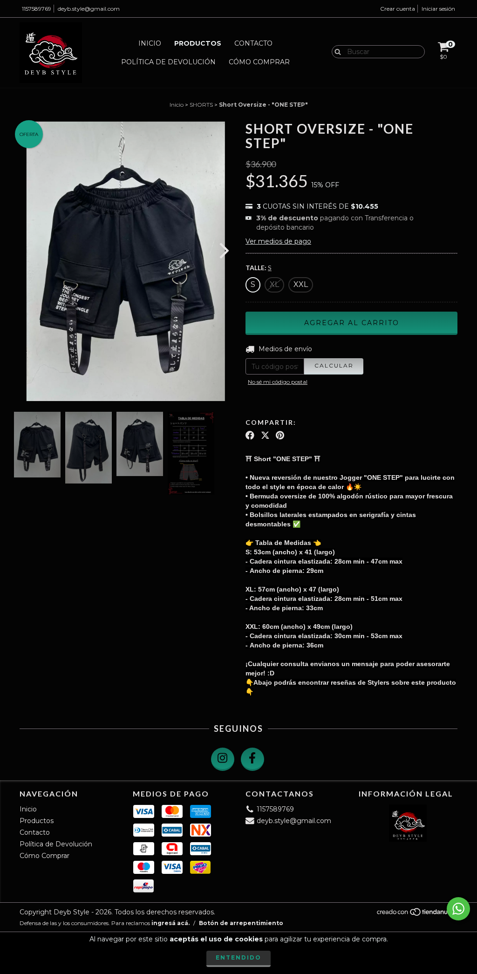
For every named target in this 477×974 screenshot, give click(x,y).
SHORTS (201, 104)
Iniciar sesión (438, 8)
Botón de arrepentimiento (241, 923)
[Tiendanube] (416, 914)
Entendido (238, 957)
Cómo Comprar (259, 62)
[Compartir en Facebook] (249, 435)
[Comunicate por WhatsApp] (458, 908)
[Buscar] (336, 51)
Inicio (149, 43)
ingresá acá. (170, 923)
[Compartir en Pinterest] (280, 435)
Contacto (253, 43)
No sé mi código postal (277, 381)
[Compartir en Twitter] (265, 435)
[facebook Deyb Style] (252, 759)
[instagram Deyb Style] (222, 759)
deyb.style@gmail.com (89, 8)
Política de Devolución (168, 62)
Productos (197, 43)
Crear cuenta (397, 8)
